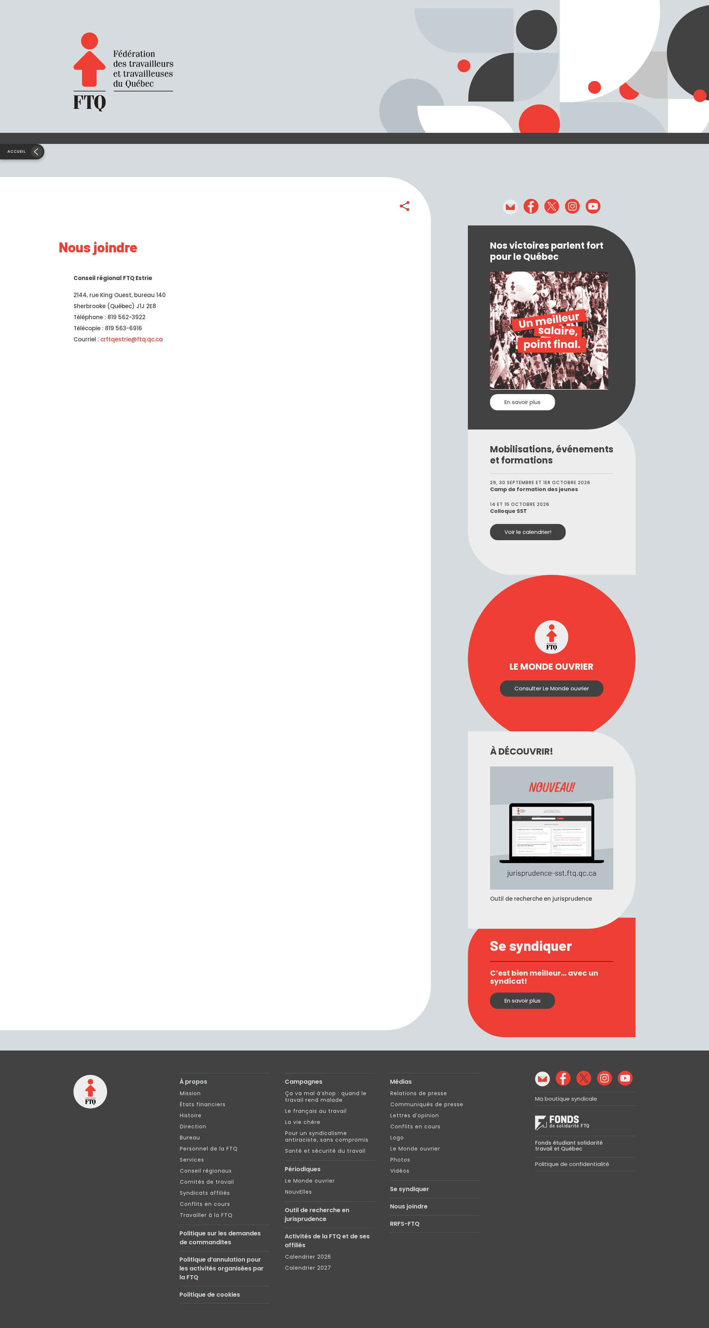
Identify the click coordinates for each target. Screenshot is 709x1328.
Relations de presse (418, 1093)
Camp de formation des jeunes (534, 489)
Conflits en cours (205, 1204)
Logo (397, 1137)
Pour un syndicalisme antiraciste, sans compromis (327, 1136)
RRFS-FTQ (404, 1224)
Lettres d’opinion (414, 1115)
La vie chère (303, 1122)
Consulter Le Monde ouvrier (551, 688)
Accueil (16, 151)
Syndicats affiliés (205, 1193)
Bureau (190, 1137)
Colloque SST (508, 511)
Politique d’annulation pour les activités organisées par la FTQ (221, 1268)
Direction (193, 1126)
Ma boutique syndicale (566, 1099)
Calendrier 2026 (308, 1256)
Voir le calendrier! (527, 532)
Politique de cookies (209, 1294)
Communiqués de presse (426, 1104)
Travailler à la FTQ (206, 1215)
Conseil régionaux (206, 1170)
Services (192, 1159)
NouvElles (298, 1192)
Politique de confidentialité (572, 1164)
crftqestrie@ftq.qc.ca (131, 339)
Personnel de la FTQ (209, 1148)
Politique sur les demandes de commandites (220, 1237)
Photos (400, 1159)
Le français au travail (316, 1111)
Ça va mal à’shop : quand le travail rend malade (326, 1097)
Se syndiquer (409, 1189)
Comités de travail (207, 1182)
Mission (190, 1093)
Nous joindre (409, 1206)
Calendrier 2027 (308, 1268)
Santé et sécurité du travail (325, 1151)
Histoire (191, 1115)
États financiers (203, 1104)
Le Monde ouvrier (310, 1180)
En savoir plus (522, 402)
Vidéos (400, 1170)
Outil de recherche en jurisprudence (317, 1214)
